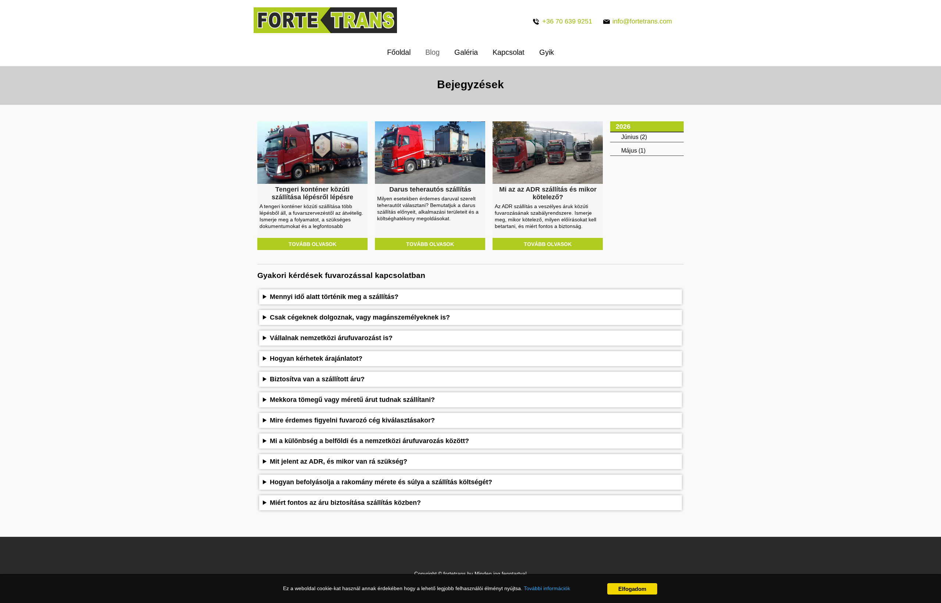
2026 (623, 126)
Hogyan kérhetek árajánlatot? (316, 358)
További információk (547, 588)
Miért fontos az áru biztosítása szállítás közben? (345, 502)
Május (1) (633, 150)
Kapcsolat (509, 52)
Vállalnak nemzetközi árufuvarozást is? (331, 338)
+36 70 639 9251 (567, 21)
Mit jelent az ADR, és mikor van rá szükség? (338, 461)
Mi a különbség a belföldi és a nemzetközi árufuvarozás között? (369, 441)
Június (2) (634, 137)
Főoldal (399, 52)
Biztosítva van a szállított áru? (317, 379)
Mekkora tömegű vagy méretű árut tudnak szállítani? (352, 399)
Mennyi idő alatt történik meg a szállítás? (334, 296)
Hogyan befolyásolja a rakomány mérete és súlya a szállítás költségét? (381, 482)
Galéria (466, 52)
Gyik (546, 52)
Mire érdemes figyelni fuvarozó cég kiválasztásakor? (352, 420)
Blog (432, 52)
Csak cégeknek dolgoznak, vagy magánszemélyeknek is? (360, 317)
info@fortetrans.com (642, 21)
